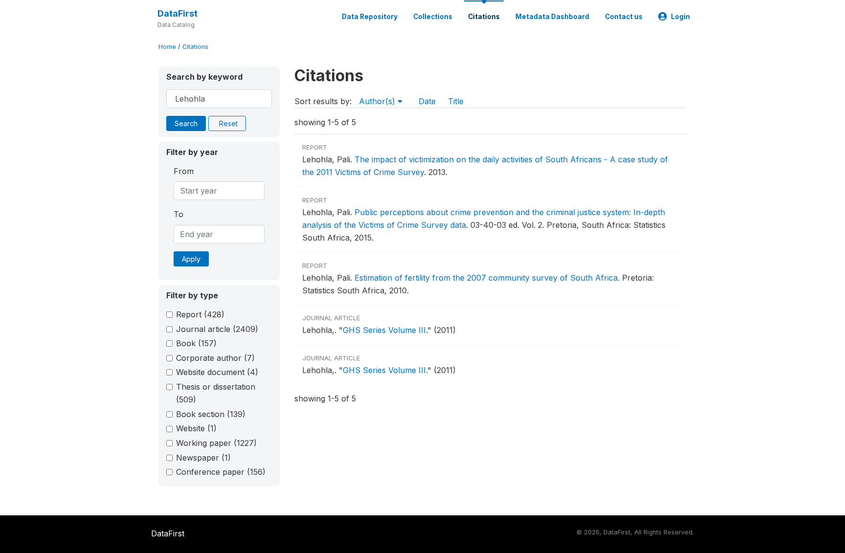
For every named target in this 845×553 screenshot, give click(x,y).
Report (200, 314)
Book (196, 343)
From (184, 171)
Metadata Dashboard (552, 17)
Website (196, 428)
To (178, 214)
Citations (484, 17)
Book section (210, 414)
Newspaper (203, 458)
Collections (432, 17)
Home (167, 46)
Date (427, 101)
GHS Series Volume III (384, 330)
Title (456, 101)
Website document (217, 372)
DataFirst (177, 13)
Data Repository (370, 17)
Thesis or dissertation (215, 393)
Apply (191, 259)
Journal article (217, 329)
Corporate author (215, 358)
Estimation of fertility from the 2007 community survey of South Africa (486, 278)
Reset (228, 123)
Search (186, 123)
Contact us (624, 17)
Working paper (216, 443)
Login (680, 17)
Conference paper (221, 472)
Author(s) (378, 101)
